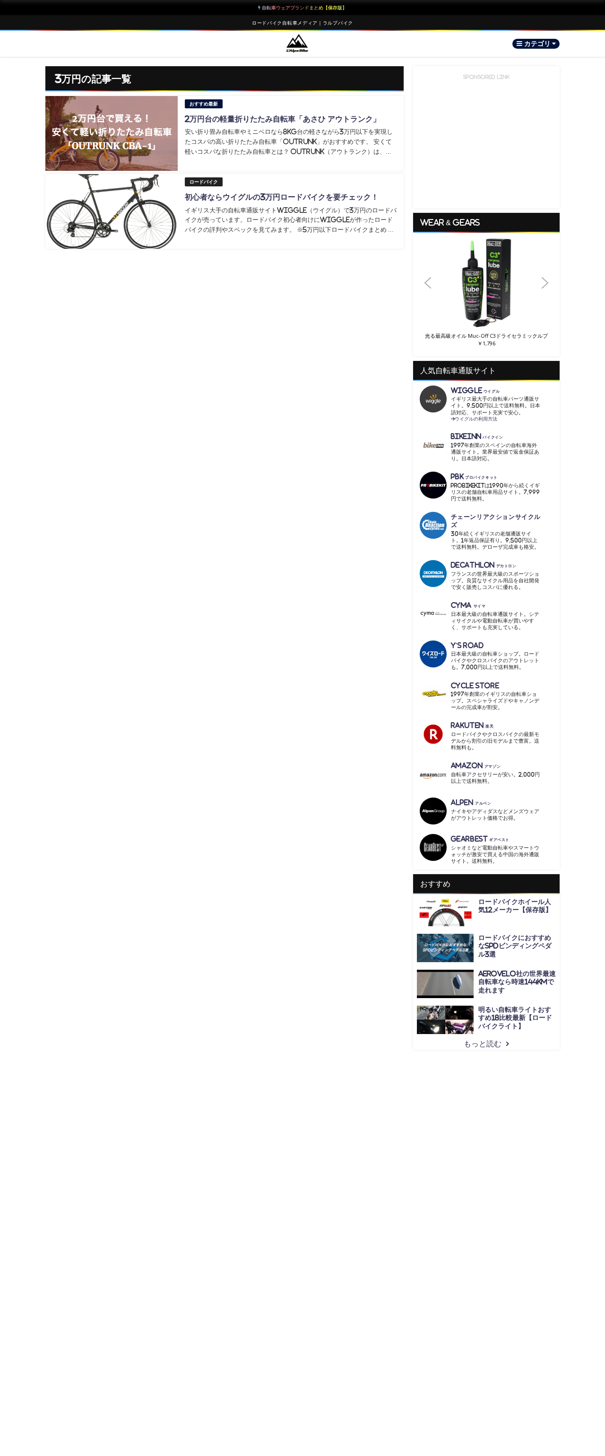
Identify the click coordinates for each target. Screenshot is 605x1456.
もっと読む (482, 1043)
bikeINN (477, 436)
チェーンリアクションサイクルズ (496, 521)
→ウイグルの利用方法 (474, 419)
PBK (474, 477)
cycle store (475, 686)
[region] (486, 294)
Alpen (471, 802)
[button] (486, 283)
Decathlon (484, 565)
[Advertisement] (489, 141)
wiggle (475, 390)
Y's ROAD (467, 645)
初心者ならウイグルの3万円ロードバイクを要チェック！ (282, 197)
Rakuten (472, 725)
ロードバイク (204, 182)
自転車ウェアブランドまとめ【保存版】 (303, 7)
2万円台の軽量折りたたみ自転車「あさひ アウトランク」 (282, 119)
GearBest (480, 839)
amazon (476, 766)
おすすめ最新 (204, 104)
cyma (468, 605)
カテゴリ (538, 43)
